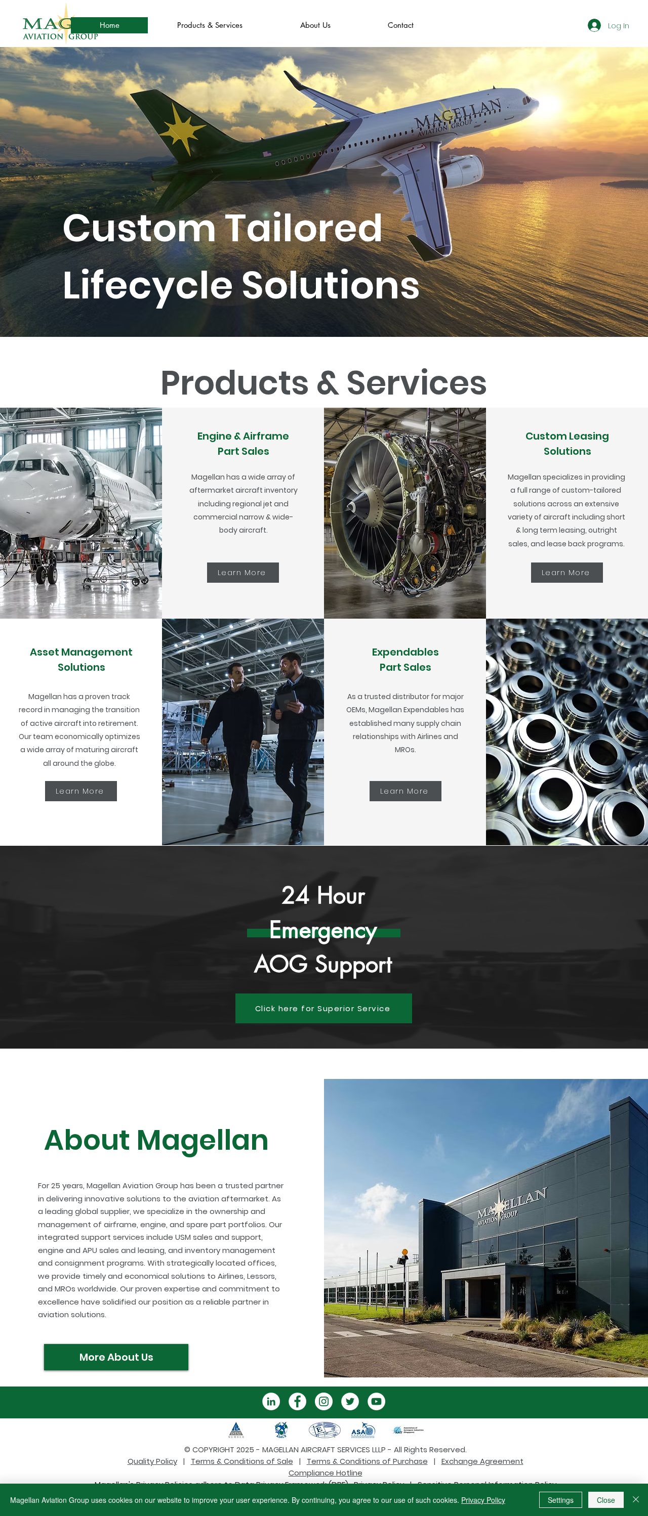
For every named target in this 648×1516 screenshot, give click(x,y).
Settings (561, 1500)
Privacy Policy (483, 1500)
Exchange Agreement (482, 1461)
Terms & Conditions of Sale (242, 1461)
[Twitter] (350, 1401)
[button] (209, 25)
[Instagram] (324, 1401)
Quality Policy (152, 1461)
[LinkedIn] (271, 1401)
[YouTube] (376, 1401)
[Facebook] (297, 1401)
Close (606, 1500)
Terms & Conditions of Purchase (367, 1461)
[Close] (636, 1500)
